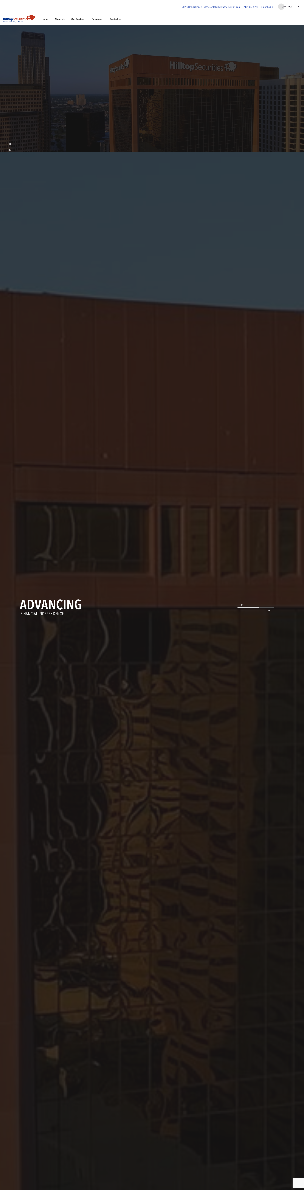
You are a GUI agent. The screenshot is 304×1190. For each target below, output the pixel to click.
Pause (10, 144)
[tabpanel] (152, 607)
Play (10, 150)
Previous (242, 605)
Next (269, 610)
